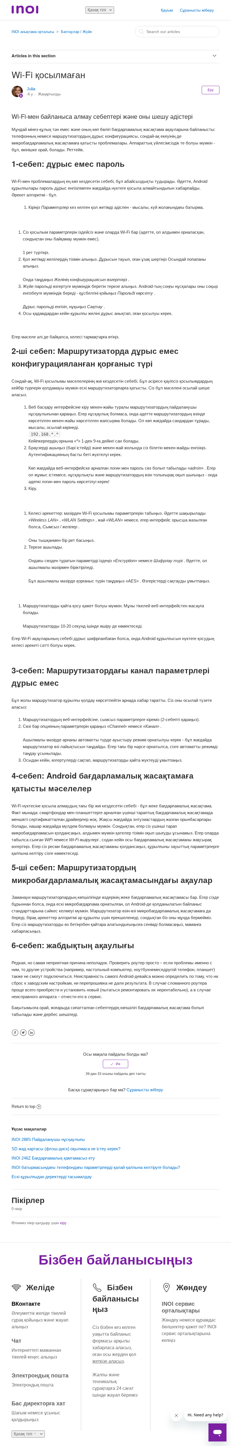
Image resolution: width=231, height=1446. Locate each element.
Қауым (167, 10)
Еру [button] (211, 90)
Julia (31, 88)
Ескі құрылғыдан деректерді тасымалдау (52, 1176)
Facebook (15, 1032)
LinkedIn (31, 1032)
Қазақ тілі (97, 9)
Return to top (23, 1106)
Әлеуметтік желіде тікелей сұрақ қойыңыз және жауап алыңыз (40, 1320)
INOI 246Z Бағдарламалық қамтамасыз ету (53, 1158)
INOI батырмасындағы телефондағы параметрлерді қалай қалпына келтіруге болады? (96, 1167)
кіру (63, 1223)
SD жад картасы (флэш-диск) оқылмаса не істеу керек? (66, 1148)
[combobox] (177, 31)
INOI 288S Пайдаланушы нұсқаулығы (48, 1139)
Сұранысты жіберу (197, 10)
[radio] (115, 1064)
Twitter (23, 1032)
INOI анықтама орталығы (33, 32)
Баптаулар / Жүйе (76, 32)
